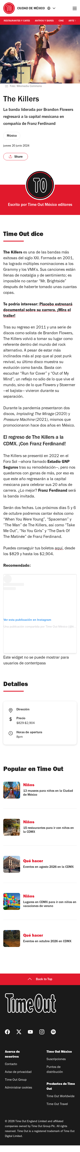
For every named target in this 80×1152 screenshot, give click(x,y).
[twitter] (18, 1031)
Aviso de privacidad (18, 1072)
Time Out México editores (50, 205)
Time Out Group (16, 1080)
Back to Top (44, 979)
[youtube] (30, 1031)
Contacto (11, 1064)
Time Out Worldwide (60, 1096)
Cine (61, 21)
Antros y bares (44, 21)
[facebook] (7, 1031)
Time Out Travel (57, 1104)
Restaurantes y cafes (17, 21)
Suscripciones (56, 1059)
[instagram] (41, 1031)
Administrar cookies (18, 1088)
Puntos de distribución (55, 1070)
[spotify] (53, 1031)
